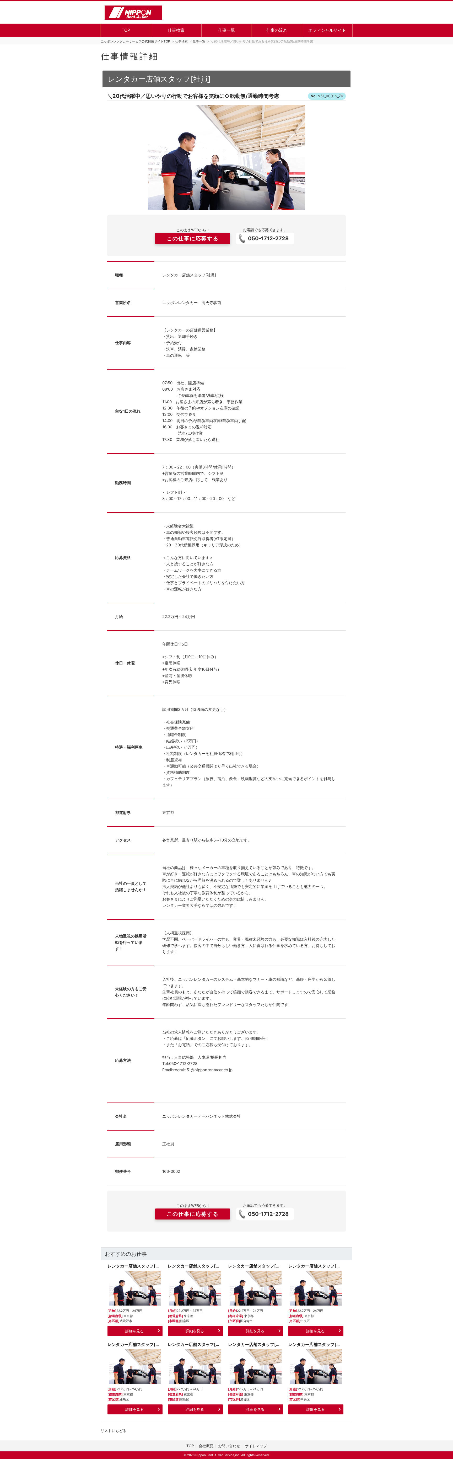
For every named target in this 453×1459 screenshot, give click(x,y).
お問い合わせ (229, 1446)
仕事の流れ (276, 30)
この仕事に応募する (193, 238)
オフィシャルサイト (327, 30)
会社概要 (206, 1446)
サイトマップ (256, 1446)
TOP (126, 30)
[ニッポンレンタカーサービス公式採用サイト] (133, 12)
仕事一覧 (226, 30)
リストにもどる (113, 1430)
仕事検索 (176, 30)
